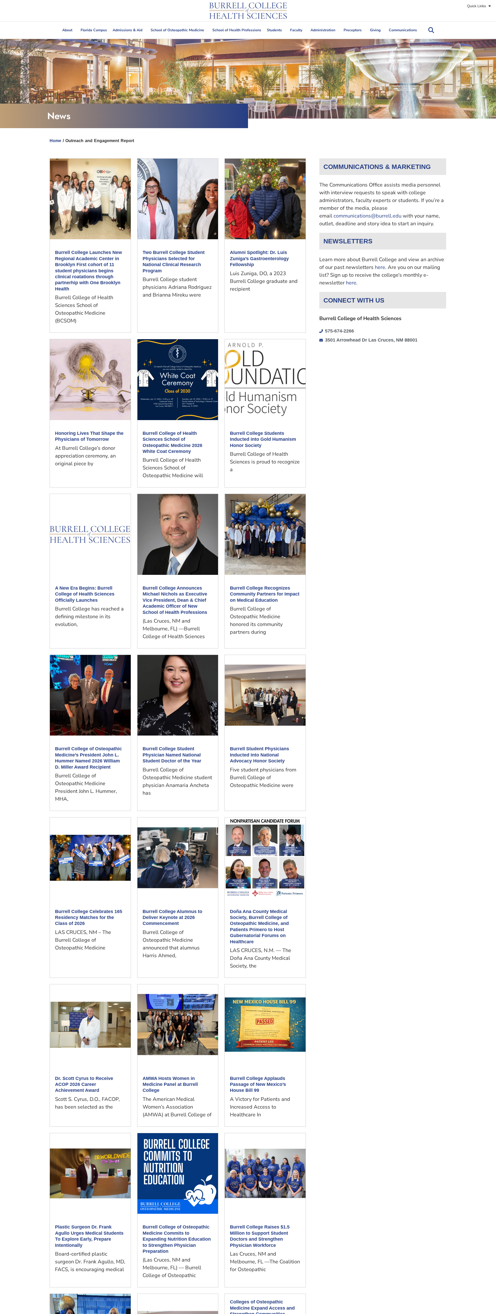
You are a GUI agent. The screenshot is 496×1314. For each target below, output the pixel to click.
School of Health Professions (236, 30)
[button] (431, 30)
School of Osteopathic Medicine (177, 30)
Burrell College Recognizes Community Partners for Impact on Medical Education (264, 594)
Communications (403, 30)
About (67, 30)
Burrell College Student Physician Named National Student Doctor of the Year (172, 754)
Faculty (296, 30)
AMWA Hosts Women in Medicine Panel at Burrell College (170, 1084)
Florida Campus (94, 30)
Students (274, 30)
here (380, 267)
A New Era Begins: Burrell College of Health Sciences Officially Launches (84, 594)
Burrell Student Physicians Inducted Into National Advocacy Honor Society (259, 754)
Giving (375, 30)
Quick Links (476, 6)
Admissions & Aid (127, 30)
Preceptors (353, 30)
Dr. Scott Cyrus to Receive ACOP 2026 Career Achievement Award (84, 1084)
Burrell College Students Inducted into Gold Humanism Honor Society (263, 439)
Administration (323, 30)
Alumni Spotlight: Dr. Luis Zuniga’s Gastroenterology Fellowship (259, 258)
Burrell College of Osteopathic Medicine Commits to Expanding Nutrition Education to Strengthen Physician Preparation (177, 1239)
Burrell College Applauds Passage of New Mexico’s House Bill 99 (258, 1084)
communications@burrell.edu (367, 215)
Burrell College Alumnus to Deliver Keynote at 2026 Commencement (172, 917)
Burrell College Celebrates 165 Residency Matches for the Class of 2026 (88, 917)
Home (55, 140)
